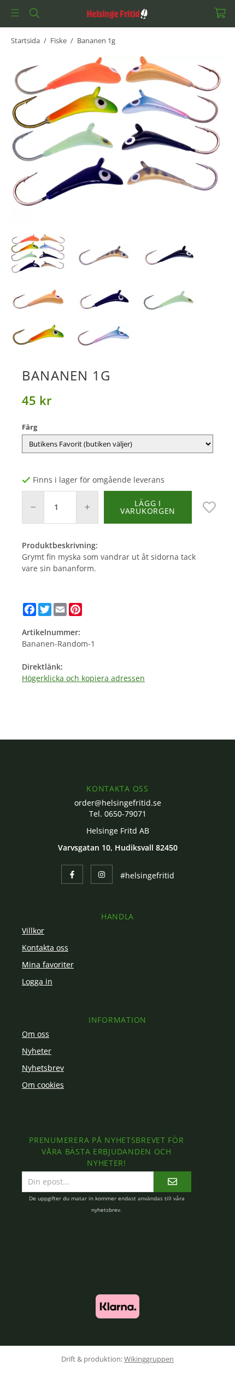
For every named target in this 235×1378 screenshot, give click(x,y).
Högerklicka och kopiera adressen (83, 678)
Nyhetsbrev (43, 1068)
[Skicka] (172, 1181)
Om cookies (43, 1085)
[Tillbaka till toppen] (200, 1354)
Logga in (37, 981)
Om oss (35, 1034)
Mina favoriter (48, 964)
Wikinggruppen (149, 1359)
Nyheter (36, 1051)
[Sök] (34, 13)
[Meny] (15, 13)
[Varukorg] (220, 13)
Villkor (33, 930)
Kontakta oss (45, 947)
